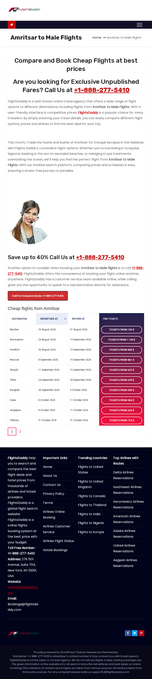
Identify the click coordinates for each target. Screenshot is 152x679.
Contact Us (52, 485)
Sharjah (14, 369)
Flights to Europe (91, 532)
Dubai (13, 400)
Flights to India (89, 514)
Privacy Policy (53, 493)
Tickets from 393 (121, 390)
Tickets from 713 (121, 420)
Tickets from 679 (121, 380)
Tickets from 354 (121, 400)
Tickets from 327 (121, 369)
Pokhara (14, 420)
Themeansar (109, 652)
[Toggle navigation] (139, 25)
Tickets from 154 (121, 329)
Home (96, 37)
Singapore (15, 410)
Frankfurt (15, 349)
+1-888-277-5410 (102, 90)
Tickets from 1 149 (121, 339)
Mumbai (14, 329)
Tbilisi (13, 380)
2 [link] (20, 431)
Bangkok (14, 390)
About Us (50, 475)
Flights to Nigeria (91, 523)
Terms (48, 503)
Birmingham (16, 339)
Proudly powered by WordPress (54, 652)
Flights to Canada (91, 496)
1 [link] (12, 431)
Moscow (14, 359)
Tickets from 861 (121, 359)
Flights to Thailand (92, 505)
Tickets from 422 (121, 410)
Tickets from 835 (121, 349)
